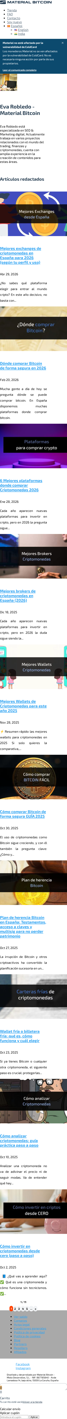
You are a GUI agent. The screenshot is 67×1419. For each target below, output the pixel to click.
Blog (17, 1340)
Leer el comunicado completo (19, 69)
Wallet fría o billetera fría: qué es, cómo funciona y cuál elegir (20, 1036)
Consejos (20, 1320)
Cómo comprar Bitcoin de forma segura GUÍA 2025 (23, 813)
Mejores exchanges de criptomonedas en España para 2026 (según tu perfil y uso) (20, 255)
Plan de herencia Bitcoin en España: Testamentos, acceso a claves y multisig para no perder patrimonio (23, 926)
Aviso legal (22, 1324)
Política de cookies (27, 1336)
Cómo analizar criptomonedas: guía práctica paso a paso (19, 1140)
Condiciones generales (30, 1328)
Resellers (21, 1348)
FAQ (10, 14)
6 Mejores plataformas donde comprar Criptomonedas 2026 (21, 485)
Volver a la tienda (32, 1401)
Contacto (13, 18)
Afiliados (20, 1352)
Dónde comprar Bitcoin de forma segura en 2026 (23, 365)
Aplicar (34, 1417)
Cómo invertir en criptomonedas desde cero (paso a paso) (20, 1251)
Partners (20, 1344)
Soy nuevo (14, 22)
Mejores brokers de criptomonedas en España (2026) (18, 595)
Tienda (12, 10)
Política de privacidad (29, 1332)
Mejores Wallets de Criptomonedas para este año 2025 (23, 706)
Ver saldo (20, 1317)
